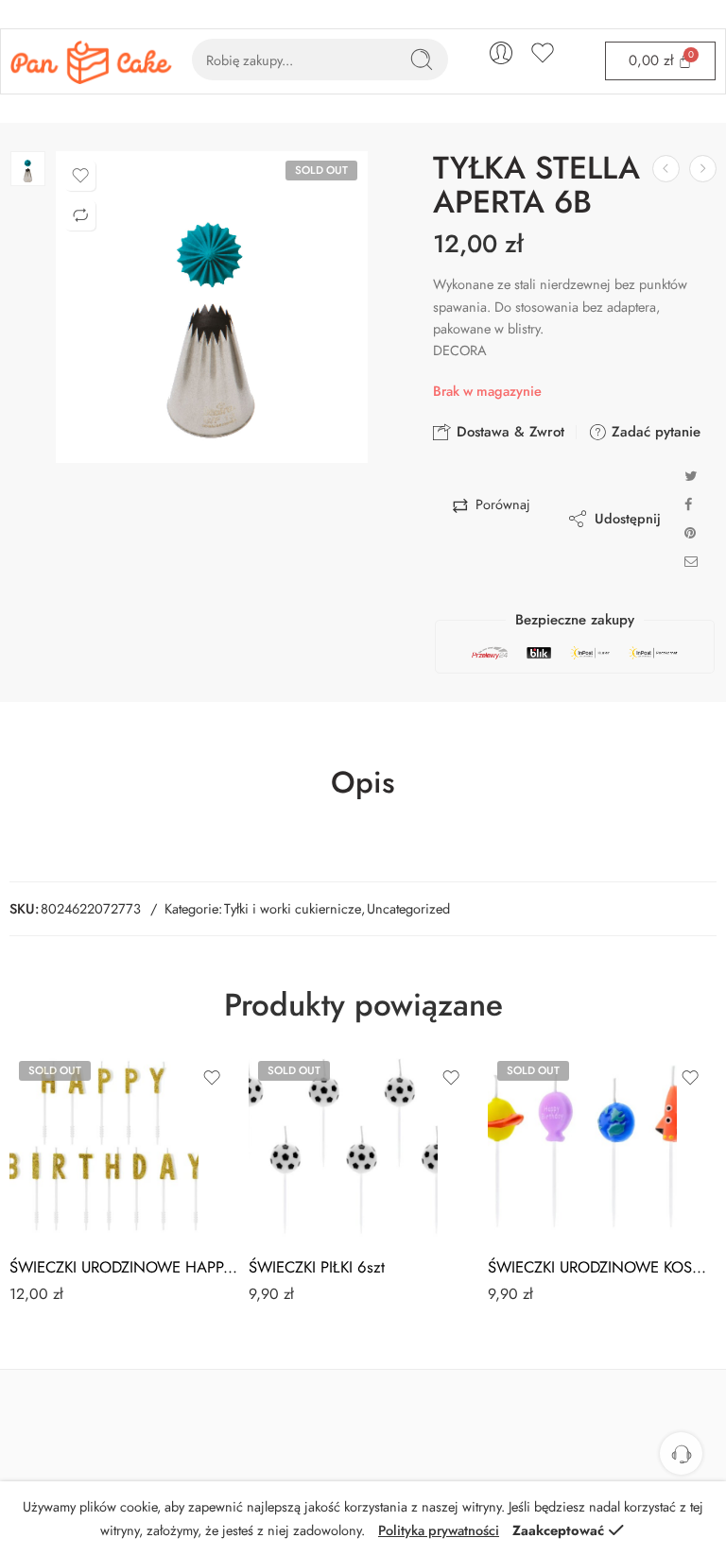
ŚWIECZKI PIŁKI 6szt (317, 1267)
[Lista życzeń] (80, 176)
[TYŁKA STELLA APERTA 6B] (27, 168)
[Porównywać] (80, 215)
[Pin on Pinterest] (690, 532)
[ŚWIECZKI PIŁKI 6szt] (343, 1145)
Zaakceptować (558, 1530)
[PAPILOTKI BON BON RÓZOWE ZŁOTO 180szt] (666, 168)
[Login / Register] (501, 53)
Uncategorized (408, 908)
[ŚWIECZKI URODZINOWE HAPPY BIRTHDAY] (104, 1145)
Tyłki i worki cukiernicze (292, 908)
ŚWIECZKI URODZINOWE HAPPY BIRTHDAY (124, 1267)
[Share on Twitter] (690, 476)
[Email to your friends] (691, 561)
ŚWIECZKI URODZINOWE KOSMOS (602, 1267)
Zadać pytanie (653, 431)
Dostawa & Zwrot (508, 431)
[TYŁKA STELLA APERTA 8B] (703, 168)
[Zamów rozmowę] (681, 1453)
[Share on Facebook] (688, 504)
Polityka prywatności (438, 1530)
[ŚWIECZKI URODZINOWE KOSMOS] (582, 1145)
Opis (363, 783)
